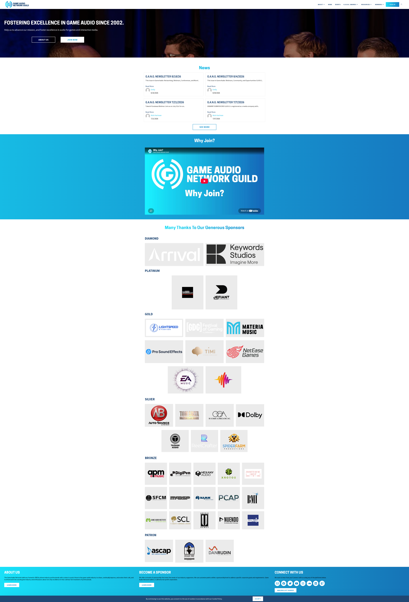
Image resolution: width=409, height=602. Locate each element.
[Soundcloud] (309, 583)
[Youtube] (296, 583)
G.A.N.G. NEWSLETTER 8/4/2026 (225, 77)
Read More (149, 86)
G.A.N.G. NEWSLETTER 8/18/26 (163, 77)
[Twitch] (322, 583)
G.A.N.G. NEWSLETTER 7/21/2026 (164, 102)
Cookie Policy (217, 599)
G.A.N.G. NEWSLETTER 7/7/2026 (225, 102)
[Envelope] (277, 583)
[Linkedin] (315, 583)
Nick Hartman (156, 115)
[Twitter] (290, 583)
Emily (153, 89)
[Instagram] (303, 583)
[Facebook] (283, 583)
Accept (258, 599)
